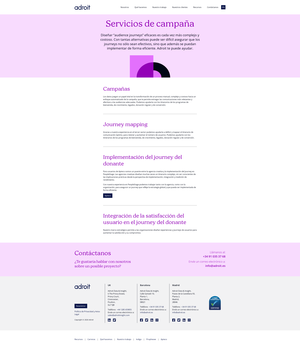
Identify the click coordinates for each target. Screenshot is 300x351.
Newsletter (81, 306)
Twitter (115, 320)
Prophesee (151, 339)
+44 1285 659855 (124, 309)
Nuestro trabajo (159, 7)
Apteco (108, 195)
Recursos (197, 7)
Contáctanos (212, 7)
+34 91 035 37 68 (214, 256)
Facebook (142, 320)
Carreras (92, 339)
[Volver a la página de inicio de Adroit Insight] (82, 7)
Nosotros (125, 7)
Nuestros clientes (180, 7)
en (223, 7)
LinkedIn (110, 320)
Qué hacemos (141, 7)
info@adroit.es (215, 266)
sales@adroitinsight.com (119, 315)
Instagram (157, 320)
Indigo (139, 339)
